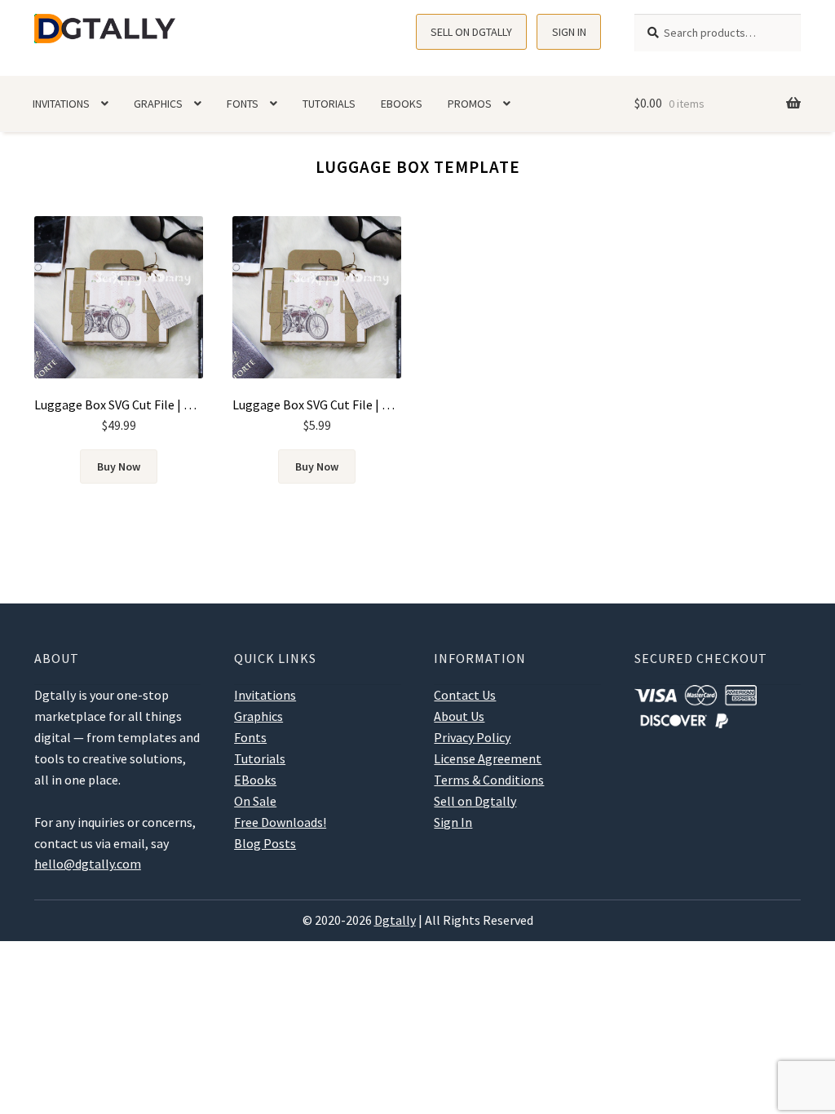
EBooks (401, 103)
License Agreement (487, 758)
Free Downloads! (280, 822)
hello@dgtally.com (87, 863)
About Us (459, 716)
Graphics (158, 103)
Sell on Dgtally (471, 31)
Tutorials (329, 103)
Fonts (242, 103)
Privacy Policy (472, 737)
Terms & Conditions (489, 779)
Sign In (569, 31)
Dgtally (395, 920)
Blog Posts (265, 843)
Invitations (61, 103)
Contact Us (465, 695)
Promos (470, 103)
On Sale (255, 801)
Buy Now (118, 466)
